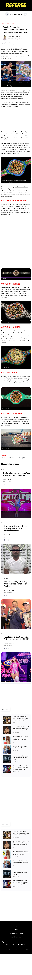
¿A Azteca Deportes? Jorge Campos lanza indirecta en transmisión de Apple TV (21, 728)
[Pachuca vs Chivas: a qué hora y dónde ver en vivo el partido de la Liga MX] (7, 769)
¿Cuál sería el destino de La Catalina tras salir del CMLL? (16, 638)
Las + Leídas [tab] (5, 709)
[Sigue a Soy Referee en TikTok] (18, 944)
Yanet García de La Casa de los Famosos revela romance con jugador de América (21, 737)
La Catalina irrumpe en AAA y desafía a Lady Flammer (16, 474)
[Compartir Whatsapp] (12, 43)
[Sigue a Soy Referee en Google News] (23, 944)
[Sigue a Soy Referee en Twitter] (10, 944)
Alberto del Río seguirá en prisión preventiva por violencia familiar (15, 528)
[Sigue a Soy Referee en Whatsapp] (16, 942)
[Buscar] (7, 14)
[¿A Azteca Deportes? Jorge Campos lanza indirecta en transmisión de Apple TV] (7, 730)
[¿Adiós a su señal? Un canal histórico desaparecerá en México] (7, 759)
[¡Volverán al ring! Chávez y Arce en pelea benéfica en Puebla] (16, 614)
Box (20, 457)
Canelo (3, 457)
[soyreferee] (16, 6)
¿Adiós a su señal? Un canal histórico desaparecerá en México (20, 757)
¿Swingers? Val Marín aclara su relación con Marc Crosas (20, 747)
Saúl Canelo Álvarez (12, 457)
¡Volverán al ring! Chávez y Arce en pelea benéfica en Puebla (15, 583)
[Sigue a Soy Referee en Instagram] (13, 944)
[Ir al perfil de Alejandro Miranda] (4, 37)
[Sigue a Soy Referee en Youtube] (15, 944)
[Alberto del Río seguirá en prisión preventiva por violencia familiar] (16, 559)
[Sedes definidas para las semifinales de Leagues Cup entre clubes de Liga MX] (7, 720)
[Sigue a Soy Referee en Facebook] (7, 944)
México (25, 457)
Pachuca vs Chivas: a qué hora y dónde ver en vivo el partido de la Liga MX (20, 767)
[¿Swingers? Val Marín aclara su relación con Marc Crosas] (7, 749)
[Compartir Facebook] (4, 43)
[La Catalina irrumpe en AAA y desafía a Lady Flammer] (16, 503)
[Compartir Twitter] (8, 43)
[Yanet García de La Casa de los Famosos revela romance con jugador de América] (7, 740)
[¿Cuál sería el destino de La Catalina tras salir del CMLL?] (16, 667)
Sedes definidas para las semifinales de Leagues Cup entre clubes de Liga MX (21, 718)
